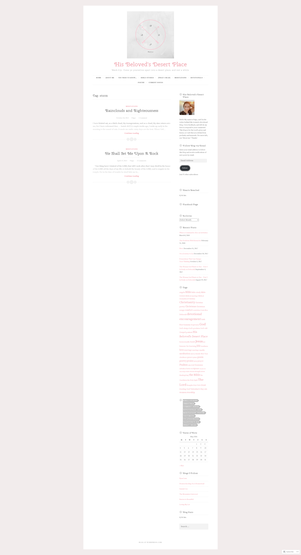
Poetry (141, 83)
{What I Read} (164, 78)
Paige (134, 118)
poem (200, 357)
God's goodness (194, 328)
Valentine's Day (197, 389)
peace (190, 357)
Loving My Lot (184, 505)
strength (197, 372)
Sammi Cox (183, 489)
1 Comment (143, 118)
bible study (196, 292)
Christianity (187, 302)
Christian (192, 299)
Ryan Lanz (183, 478)
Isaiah (192, 342)
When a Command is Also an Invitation (193, 233)
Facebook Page (190, 204)
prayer (200, 361)
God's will (203, 328)
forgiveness (195, 325)
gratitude (189, 332)
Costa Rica (204, 310)
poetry (182, 360)
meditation (184, 353)
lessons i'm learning (187, 346)
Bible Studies (147, 78)
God (203, 324)
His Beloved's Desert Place (150, 64)
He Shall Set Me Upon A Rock (131, 153)
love (181, 350)
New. (181, 248)
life (198, 346)
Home (98, 78)
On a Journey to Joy (186, 254)
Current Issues (156, 83)
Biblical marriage (192, 296)
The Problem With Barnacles (190, 241)
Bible (188, 292)
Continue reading (116, 133)
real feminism (197, 365)
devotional (194, 314)
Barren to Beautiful (186, 499)
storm (192, 372)
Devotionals (197, 78)
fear (181, 324)
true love (197, 385)
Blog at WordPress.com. (150, 542)
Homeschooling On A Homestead (191, 484)
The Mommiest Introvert (188, 494)
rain (189, 365)
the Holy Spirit (192, 380)
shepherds (203, 369)
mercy (192, 354)
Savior (188, 369)
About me (109, 78)
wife (205, 389)
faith (203, 319)
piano (195, 357)
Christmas (190, 306)
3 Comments (141, 161)
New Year (204, 354)
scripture (195, 368)
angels (182, 292)
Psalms (183, 364)
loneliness (204, 346)
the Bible (194, 375)
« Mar (181, 466)
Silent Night (182, 371)
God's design (183, 328)
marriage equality (198, 350)
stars (188, 372)
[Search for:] (193, 527)
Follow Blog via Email (194, 145)
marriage (188, 350)
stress (203, 372)
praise (190, 360)
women (183, 392)
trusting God (184, 389)
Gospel (182, 332)
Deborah (183, 314)
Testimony (188, 416)
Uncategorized (191, 419)
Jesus (199, 341)
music (198, 354)
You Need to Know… (127, 78)
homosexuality (184, 342)
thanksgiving (184, 375)
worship (191, 392)
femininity (186, 325)
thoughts (190, 385)
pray (195, 361)
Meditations (180, 78)
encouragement (190, 319)
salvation (182, 369)
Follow (185, 168)
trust (203, 385)
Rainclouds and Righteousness (131, 110)
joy (204, 342)
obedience (183, 357)
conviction (196, 310)
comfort (188, 310)
